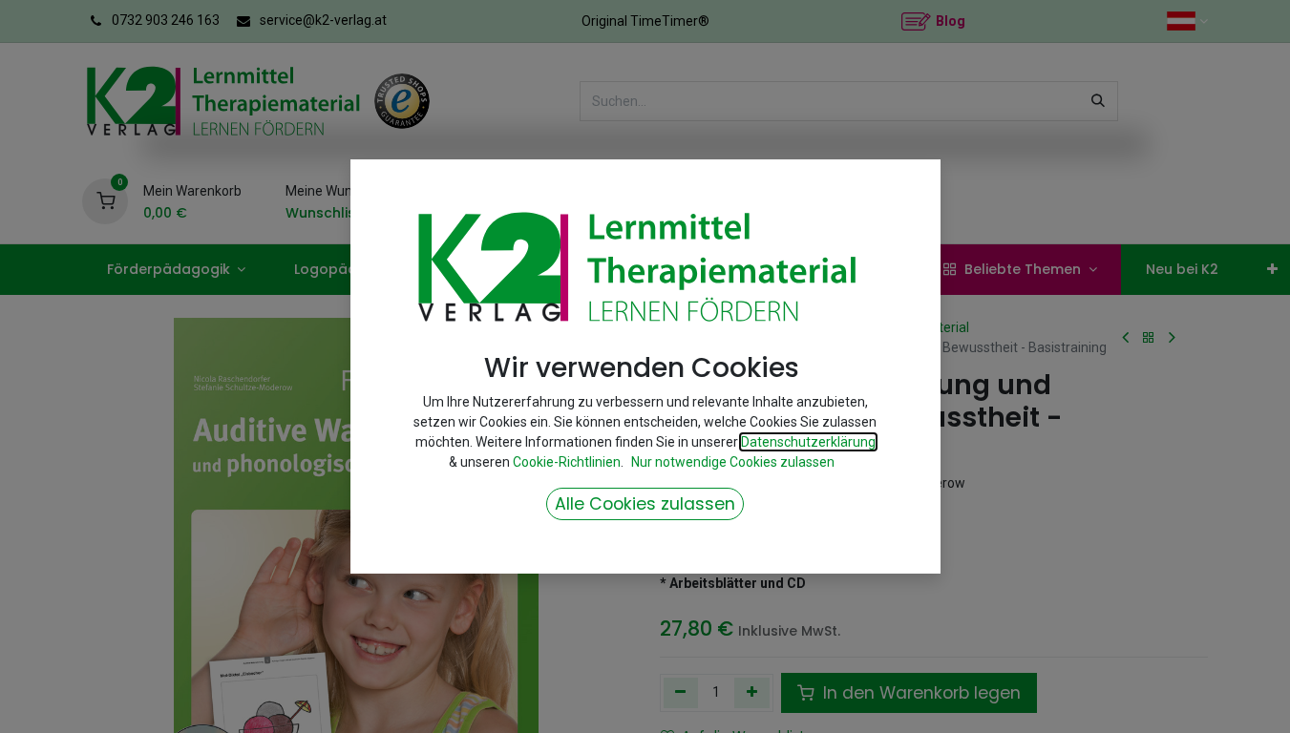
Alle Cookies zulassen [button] (645, 503)
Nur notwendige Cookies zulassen (733, 462)
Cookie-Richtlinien (567, 462)
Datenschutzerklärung (808, 442)
